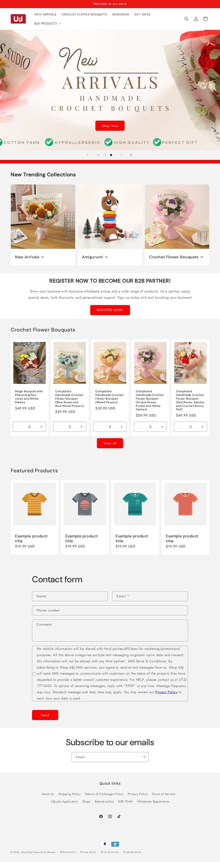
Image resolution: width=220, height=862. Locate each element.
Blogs (86, 801)
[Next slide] (121, 155)
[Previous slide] (87, 155)
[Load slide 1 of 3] (98, 155)
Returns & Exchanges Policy (104, 794)
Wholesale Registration (153, 801)
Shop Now (110, 125)
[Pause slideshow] (132, 155)
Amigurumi (92, 257)
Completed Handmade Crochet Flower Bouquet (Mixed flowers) (109, 397)
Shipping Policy (69, 794)
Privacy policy (88, 852)
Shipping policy (132, 852)
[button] (47, 23)
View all (110, 443)
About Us (47, 794)
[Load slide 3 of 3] (111, 155)
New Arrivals (27, 257)
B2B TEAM (125, 801)
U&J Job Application (64, 801)
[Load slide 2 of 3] (104, 155)
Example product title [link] (31, 539)
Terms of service (110, 852)
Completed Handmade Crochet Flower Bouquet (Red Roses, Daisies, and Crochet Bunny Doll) (190, 400)
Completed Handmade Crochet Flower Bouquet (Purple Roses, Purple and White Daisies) (150, 400)
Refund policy (104, 801)
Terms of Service (163, 794)
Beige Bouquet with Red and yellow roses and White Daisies (29, 397)
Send (45, 715)
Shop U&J (26, 852)
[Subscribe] (143, 757)
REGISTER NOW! (110, 310)
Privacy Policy (166, 692)
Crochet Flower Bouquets (174, 257)
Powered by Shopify (44, 852)
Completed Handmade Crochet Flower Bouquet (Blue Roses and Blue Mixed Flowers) (69, 399)
